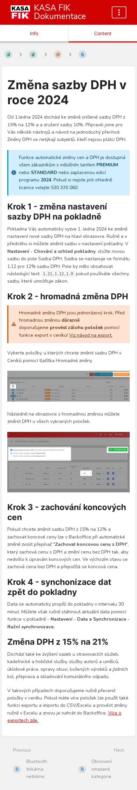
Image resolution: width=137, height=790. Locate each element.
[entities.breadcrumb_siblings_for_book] (21, 54)
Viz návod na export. (90, 335)
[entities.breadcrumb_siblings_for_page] (70, 54)
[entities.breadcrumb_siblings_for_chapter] (46, 54)
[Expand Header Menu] (119, 12)
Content (102, 33)
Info (34, 33)
